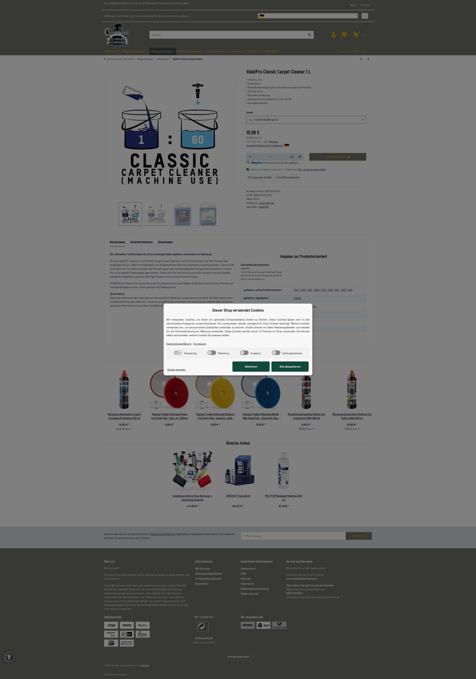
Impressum (199, 343)
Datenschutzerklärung (178, 343)
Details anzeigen (176, 369)
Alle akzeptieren (290, 366)
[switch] (178, 352)
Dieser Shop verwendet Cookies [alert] (238, 310)
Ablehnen (251, 366)
